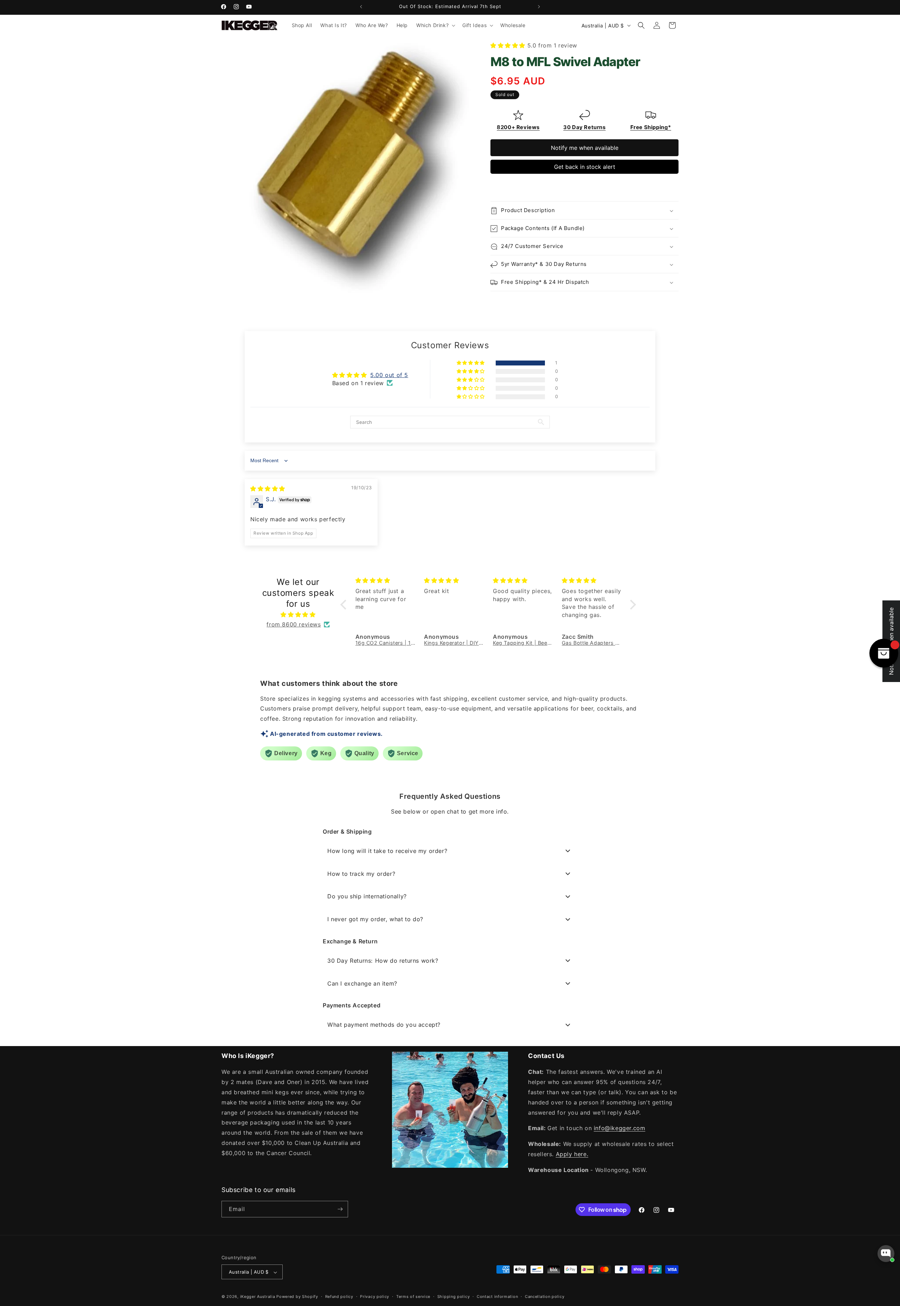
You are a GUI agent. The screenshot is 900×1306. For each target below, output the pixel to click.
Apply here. (572, 1154)
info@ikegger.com (619, 1128)
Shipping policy (453, 1296)
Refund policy (339, 1296)
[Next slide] (672, 185)
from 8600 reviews (293, 624)
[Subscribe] (340, 1209)
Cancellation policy (544, 1296)
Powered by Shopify (297, 1296)
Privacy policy (374, 1296)
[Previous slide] (496, 185)
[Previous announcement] (361, 6)
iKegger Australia (257, 1296)
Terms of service (413, 1296)
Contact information (497, 1296)
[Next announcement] (539, 6)
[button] (435, 25)
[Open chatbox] (886, 1253)
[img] (267, 488)
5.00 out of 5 (389, 374)
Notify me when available (584, 148)
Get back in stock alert (584, 167)
